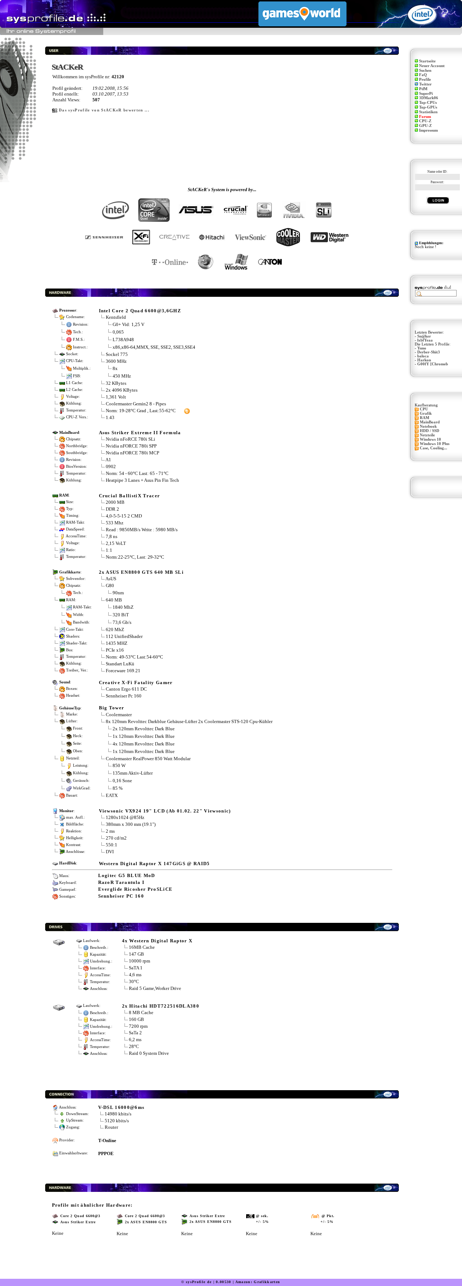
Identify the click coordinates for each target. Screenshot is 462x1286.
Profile (425, 80)
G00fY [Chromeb (432, 364)
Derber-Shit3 (428, 352)
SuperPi (426, 94)
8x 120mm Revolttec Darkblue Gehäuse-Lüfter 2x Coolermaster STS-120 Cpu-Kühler (189, 721)
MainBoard (430, 422)
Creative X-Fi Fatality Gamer (136, 682)
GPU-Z (425, 126)
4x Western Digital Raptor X (157, 940)
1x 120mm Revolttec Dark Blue (144, 736)
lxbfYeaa (425, 340)
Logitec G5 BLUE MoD (126, 875)
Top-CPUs (428, 103)
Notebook (428, 426)
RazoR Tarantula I (121, 882)
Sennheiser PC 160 (121, 896)
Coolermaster (119, 714)
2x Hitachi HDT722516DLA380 (161, 1006)
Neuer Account (432, 66)
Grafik (426, 413)
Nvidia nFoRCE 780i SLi (130, 439)
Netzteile (427, 435)
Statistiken (428, 112)
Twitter (425, 84)
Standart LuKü (120, 663)
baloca (423, 356)
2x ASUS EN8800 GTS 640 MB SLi (141, 572)
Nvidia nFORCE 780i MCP (132, 452)
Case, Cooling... (433, 448)
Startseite (427, 61)
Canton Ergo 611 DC (126, 689)
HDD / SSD (429, 431)
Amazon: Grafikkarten (257, 1282)
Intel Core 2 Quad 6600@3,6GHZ (140, 310)
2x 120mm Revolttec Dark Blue (144, 728)
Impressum (428, 130)
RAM (424, 418)
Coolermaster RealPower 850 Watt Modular (148, 758)
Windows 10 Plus (434, 444)
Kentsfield (116, 317)
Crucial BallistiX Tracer (129, 495)
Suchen (425, 70)
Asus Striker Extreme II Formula (140, 432)
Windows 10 (430, 439)
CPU (424, 409)
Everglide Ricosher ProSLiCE (135, 889)
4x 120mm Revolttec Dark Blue (144, 743)
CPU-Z (425, 121)
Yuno (421, 348)
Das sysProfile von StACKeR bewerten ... (104, 110)
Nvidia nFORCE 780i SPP (131, 446)
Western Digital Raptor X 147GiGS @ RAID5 (154, 863)
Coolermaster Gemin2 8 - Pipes (136, 403)
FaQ (423, 75)
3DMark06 (428, 98)
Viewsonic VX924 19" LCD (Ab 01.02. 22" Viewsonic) (165, 811)
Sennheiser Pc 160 (123, 696)
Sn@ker (424, 336)
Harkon (424, 360)
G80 (110, 585)
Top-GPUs (428, 107)
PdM (423, 89)
